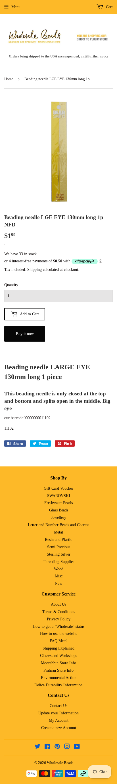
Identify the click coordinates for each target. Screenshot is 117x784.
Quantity (11, 285)
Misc (58, 576)
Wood (58, 569)
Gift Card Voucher (58, 488)
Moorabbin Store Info (58, 663)
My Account (58, 720)
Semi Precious (58, 547)
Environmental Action (58, 678)
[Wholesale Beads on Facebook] (47, 747)
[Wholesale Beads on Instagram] (67, 747)
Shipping (34, 269)
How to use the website (58, 633)
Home (8, 79)
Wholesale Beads (60, 763)
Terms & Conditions (58, 612)
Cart (109, 7)
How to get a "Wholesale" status (58, 626)
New (58, 583)
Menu (15, 7)
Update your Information (58, 713)
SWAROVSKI (58, 496)
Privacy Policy (58, 619)
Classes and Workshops (58, 656)
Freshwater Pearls (58, 503)
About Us (58, 604)
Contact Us (58, 706)
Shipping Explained (58, 648)
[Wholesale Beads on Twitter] (37, 747)
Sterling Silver (58, 554)
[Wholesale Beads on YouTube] (77, 747)
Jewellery (58, 517)
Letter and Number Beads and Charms (58, 525)
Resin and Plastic (58, 539)
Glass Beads (58, 510)
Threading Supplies (58, 562)
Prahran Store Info (58, 670)
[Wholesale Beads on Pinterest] (57, 747)
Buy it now (25, 334)
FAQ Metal (59, 641)
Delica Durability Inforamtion (58, 685)
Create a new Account (58, 728)
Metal (58, 532)
